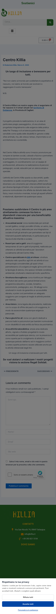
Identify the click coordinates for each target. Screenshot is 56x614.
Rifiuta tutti (28, 597)
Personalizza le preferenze (28, 610)
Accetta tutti (28, 604)
